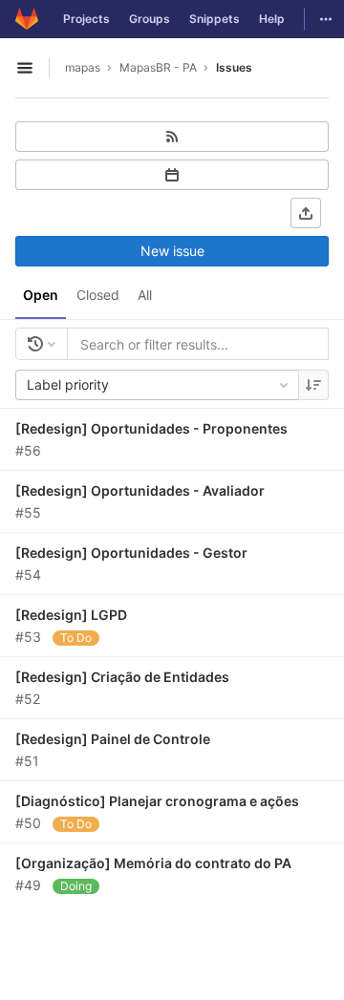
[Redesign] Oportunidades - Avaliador (140, 490)
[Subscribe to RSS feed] (172, 136)
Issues (234, 67)
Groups (149, 18)
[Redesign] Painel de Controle (112, 739)
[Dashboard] (27, 19)
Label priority (68, 384)
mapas (82, 67)
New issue (172, 251)
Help (272, 18)
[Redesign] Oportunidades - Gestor (131, 552)
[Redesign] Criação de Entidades (122, 677)
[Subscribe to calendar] (172, 175)
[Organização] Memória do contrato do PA (153, 863)
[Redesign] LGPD (71, 614)
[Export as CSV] (305, 213)
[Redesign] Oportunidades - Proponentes (151, 428)
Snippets (214, 18)
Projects (86, 18)
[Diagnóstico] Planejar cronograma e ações (157, 801)
